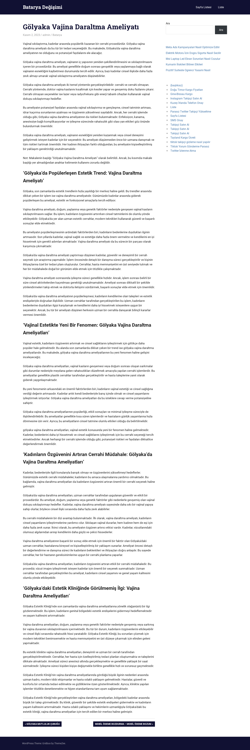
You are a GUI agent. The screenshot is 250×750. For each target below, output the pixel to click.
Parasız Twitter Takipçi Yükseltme (190, 111)
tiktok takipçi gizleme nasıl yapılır (190, 142)
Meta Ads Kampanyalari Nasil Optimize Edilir (193, 47)
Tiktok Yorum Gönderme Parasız (189, 146)
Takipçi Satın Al (179, 124)
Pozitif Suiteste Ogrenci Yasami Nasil (188, 70)
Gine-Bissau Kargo (181, 94)
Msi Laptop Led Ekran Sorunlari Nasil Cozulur (193, 58)
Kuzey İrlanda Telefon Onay (186, 103)
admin (46, 35)
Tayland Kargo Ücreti (182, 137)
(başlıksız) (176, 85)
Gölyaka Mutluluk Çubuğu (43, 724)
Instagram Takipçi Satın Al (186, 98)
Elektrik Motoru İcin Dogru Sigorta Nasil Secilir (193, 53)
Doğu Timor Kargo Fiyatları (186, 89)
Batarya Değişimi (42, 7)
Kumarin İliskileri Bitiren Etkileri (184, 64)
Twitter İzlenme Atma (183, 150)
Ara (168, 23)
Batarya (57, 35)
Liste (221, 7)
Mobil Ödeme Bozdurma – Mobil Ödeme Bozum (123, 724)
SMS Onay (176, 120)
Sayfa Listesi (203, 7)
